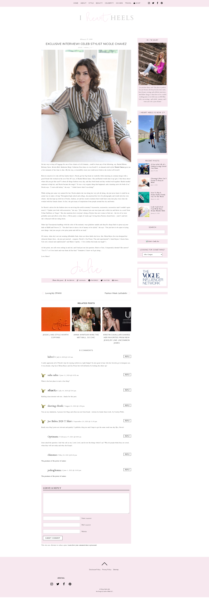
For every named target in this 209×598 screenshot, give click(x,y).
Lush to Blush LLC (108, 591)
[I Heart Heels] (106, 21)
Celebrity (109, 3)
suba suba (53, 375)
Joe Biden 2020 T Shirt (60, 421)
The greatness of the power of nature (53, 461)
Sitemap (116, 569)
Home (75, 3)
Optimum (53, 436)
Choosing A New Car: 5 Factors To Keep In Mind (159, 180)
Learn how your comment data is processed (82, 545)
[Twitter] (153, 3)
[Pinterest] (161, 3)
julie (80, 47)
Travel (128, 3)
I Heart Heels (104, 589)
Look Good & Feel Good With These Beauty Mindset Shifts (158, 209)
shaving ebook (55, 406)
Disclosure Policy (94, 569)
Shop (137, 3)
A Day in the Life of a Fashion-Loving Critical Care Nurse (158, 166)
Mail (86, 525)
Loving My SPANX (53, 293)
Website (84, 531)
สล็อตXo (52, 390)
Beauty (99, 3)
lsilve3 (51, 357)
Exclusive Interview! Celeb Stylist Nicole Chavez (86, 44)
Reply (127, 356)
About (83, 3)
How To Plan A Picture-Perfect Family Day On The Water (158, 194)
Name (87, 518)
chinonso (52, 455)
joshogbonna (54, 470)
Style (91, 3)
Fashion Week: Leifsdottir (116, 293)
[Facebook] (157, 3)
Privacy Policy (106, 569)
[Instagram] (149, 3)
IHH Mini (119, 3)
